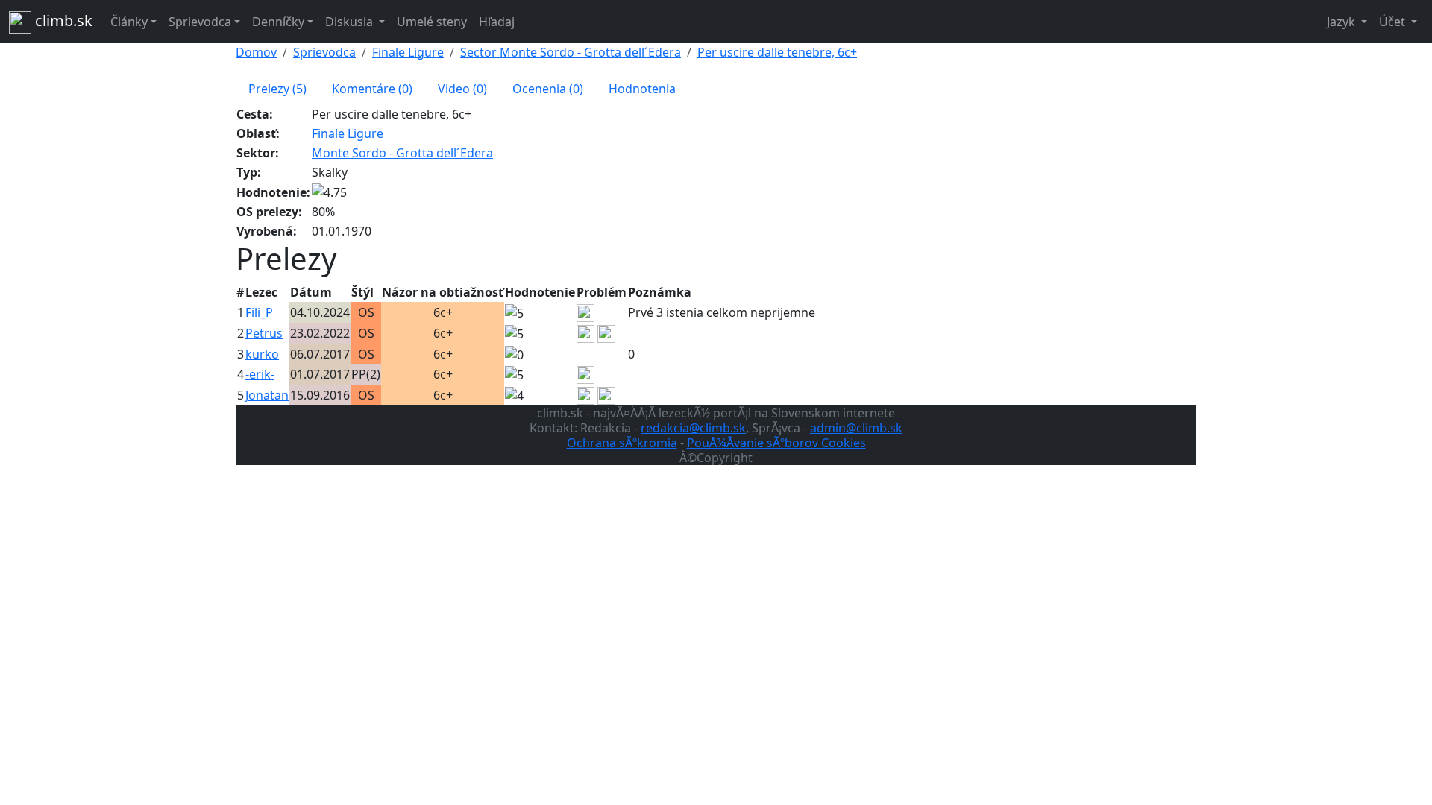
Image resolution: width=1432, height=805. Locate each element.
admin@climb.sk (856, 428)
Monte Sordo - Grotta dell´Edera (402, 153)
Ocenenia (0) (547, 88)
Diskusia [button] (350, 21)
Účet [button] (1393, 21)
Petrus (264, 333)
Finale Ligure (408, 52)
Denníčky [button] (278, 21)
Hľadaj (497, 21)
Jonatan (267, 395)
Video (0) (462, 88)
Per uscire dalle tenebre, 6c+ (777, 52)
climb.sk (61, 20)
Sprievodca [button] (200, 21)
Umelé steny (432, 21)
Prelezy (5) (277, 88)
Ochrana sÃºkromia (622, 443)
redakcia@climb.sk (693, 428)
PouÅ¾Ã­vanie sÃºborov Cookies (776, 443)
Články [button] (129, 21)
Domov (256, 52)
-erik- (259, 374)
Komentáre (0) (372, 88)
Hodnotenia (642, 88)
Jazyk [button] (1342, 21)
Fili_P (259, 312)
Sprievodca (324, 52)
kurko (262, 354)
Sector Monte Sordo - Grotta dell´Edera (570, 52)
